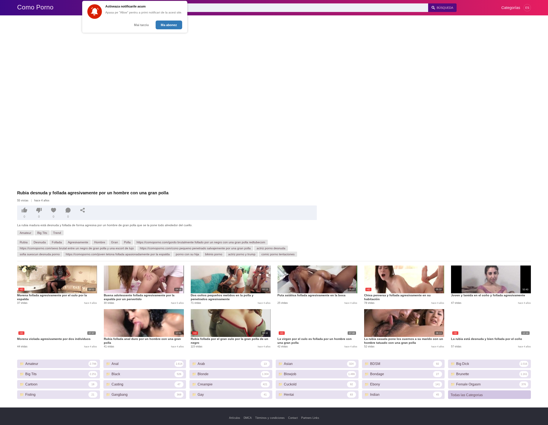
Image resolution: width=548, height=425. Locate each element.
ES (527, 7)
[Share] (82, 210)
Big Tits (42, 233)
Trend (57, 233)
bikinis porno (213, 254)
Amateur (25, 233)
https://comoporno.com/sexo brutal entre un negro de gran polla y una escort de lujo (77, 248)
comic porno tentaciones (278, 254)
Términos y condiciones (270, 417)
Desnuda (40, 242)
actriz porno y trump (241, 254)
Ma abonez (169, 25)
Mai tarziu (141, 25)
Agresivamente (78, 242)
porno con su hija (187, 254)
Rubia (24, 242)
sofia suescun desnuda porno (40, 254)
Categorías (510, 8)
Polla (127, 242)
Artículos (234, 417)
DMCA (248, 417)
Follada (57, 242)
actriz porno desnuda (271, 248)
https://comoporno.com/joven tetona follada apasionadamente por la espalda (118, 254)
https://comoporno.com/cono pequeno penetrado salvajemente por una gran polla (195, 248)
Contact (293, 417)
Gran (114, 242)
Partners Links (310, 417)
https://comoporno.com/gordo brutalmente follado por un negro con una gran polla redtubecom (201, 242)
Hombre (99, 242)
